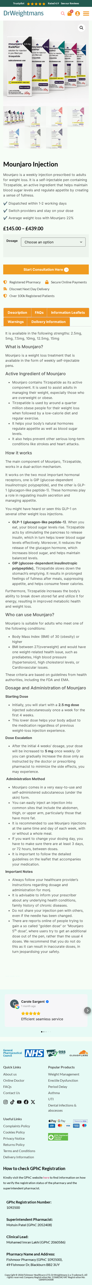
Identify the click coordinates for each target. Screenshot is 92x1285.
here (46, 1177)
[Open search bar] (63, 13)
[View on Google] (14, 1003)
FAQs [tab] (39, 312)
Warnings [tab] (16, 322)
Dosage (12, 240)
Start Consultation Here (44, 269)
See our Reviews (70, 3)
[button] (86, 13)
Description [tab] (17, 312)
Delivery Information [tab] (48, 322)
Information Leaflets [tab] (68, 312)
